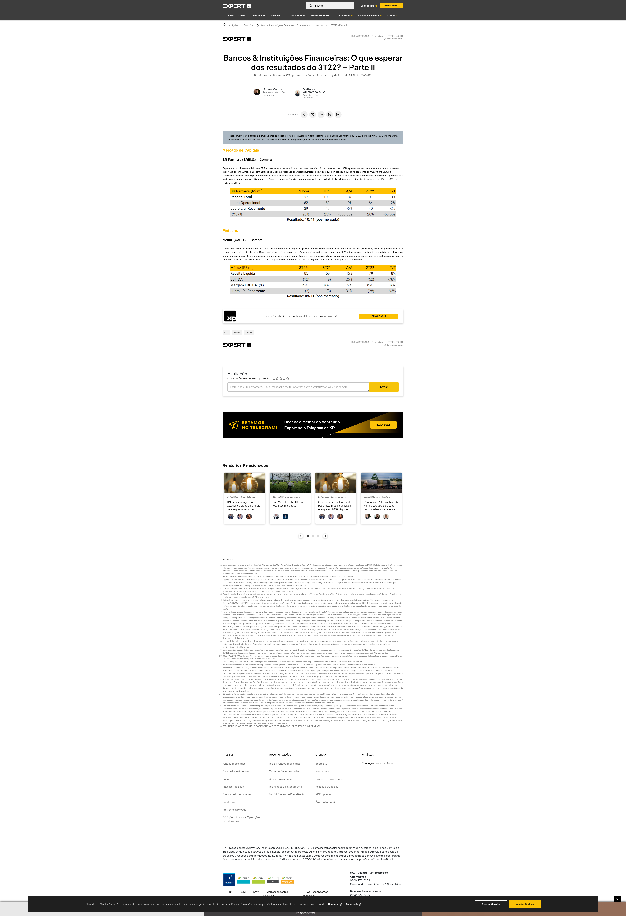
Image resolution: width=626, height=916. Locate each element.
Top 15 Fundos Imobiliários (284, 763)
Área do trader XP (325, 802)
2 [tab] (313, 536)
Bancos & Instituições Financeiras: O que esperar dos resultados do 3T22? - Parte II (303, 25)
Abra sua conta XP (391, 5)
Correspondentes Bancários (315, 893)
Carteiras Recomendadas (284, 771)
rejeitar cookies (491, 904)
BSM (243, 892)
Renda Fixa (229, 802)
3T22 (226, 333)
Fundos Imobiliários (234, 763)
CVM (256, 892)
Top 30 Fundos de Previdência (286, 794)
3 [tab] (318, 536)
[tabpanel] (244, 498)
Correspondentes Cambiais (275, 893)
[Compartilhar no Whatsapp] (321, 114)
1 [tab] (308, 536)
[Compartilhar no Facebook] (304, 114)
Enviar (384, 387)
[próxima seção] (325, 535)
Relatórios (249, 25)
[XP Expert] (237, 6)
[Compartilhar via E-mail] (338, 114)
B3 (230, 892)
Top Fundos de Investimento (285, 786)
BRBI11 (237, 333)
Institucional (322, 771)
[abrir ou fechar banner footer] (617, 899)
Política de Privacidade (329, 779)
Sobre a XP (321, 763)
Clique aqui (379, 316)
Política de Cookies (326, 786)
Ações (235, 25)
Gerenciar (333, 904)
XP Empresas (323, 794)
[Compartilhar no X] (312, 114)
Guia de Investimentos (236, 771)
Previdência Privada (234, 809)
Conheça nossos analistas (377, 763)
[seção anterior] (300, 535)
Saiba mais (352, 904)
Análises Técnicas (233, 786)
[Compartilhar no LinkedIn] (329, 114)
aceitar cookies (525, 904)
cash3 (249, 333)
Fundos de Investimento (237, 794)
